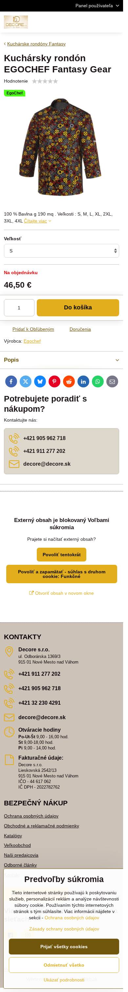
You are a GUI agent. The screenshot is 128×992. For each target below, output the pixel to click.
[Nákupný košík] (99, 22)
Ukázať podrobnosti (64, 979)
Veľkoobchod (17, 845)
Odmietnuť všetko (64, 965)
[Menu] (115, 22)
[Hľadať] (84, 22)
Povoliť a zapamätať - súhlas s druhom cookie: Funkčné (61, 574)
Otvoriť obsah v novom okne (64, 593)
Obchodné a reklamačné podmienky (41, 825)
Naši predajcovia (21, 855)
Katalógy (13, 835)
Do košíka (78, 307)
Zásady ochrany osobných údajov (64, 928)
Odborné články (20, 865)
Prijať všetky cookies (64, 946)
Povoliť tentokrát (62, 554)
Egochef (32, 341)
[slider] (45, 81)
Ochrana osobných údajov (31, 816)
